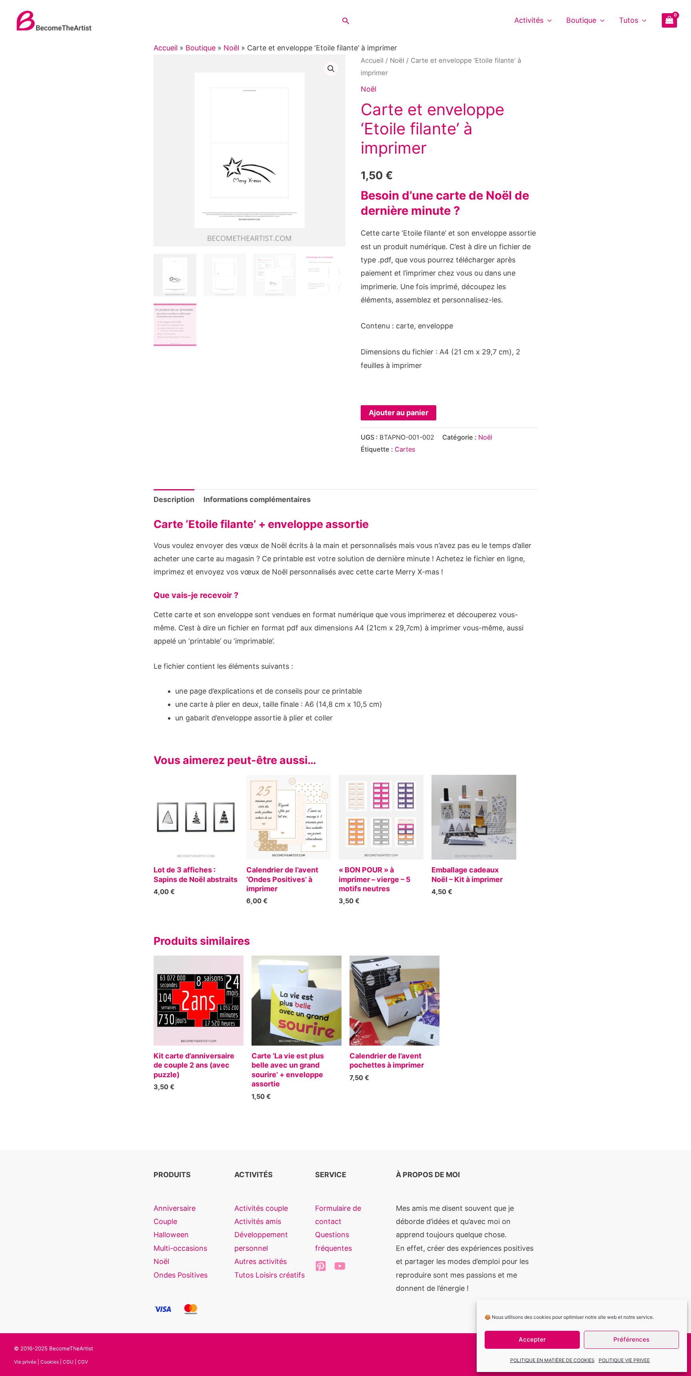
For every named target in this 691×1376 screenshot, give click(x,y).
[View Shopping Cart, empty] (669, 20)
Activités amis (257, 1221)
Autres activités (260, 1261)
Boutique (581, 20)
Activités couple (261, 1208)
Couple (165, 1221)
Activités (528, 20)
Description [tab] (174, 499)
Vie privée (25, 1362)
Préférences (631, 1339)
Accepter (532, 1339)
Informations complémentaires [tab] (257, 499)
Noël (231, 48)
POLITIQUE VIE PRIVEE (624, 1360)
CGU (68, 1362)
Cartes (405, 449)
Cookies (49, 1362)
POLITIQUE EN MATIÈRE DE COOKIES (552, 1360)
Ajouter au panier (398, 412)
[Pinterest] (320, 1266)
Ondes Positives (181, 1275)
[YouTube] (340, 1266)
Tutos (628, 20)
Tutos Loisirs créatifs (269, 1275)
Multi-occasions (180, 1248)
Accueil (166, 48)
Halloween (171, 1234)
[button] (345, 20)
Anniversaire (175, 1208)
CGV (83, 1362)
